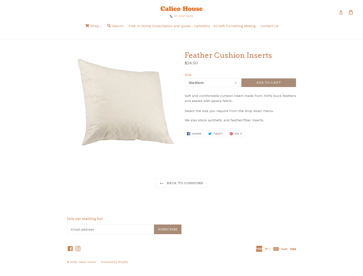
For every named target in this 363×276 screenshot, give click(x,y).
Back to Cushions (184, 183)
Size (188, 75)
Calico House (87, 262)
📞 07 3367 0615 (181, 16)
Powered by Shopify (114, 262)
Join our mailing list (85, 219)
